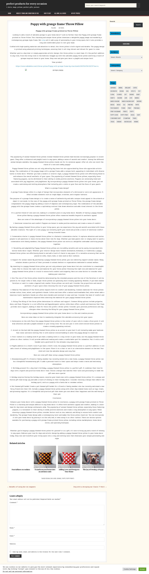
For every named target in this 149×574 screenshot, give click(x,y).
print (129, 108)
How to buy (47, 13)
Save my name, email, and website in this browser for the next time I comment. (41, 552)
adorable (113, 88)
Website (13, 544)
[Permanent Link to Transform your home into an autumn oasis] (45, 457)
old (124, 105)
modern (139, 101)
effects (133, 91)
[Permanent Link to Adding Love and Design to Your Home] (69, 457)
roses (132, 115)
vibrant (119, 122)
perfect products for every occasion (26, 3)
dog (127, 91)
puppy (63, 478)
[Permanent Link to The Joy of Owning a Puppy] (93, 457)
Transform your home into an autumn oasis (45, 471)
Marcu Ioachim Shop (128, 101)
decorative (113, 91)
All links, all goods (60, 13)
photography (114, 108)
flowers (119, 94)
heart (138, 94)
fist (139, 91)
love (131, 98)
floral (112, 94)
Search (112, 21)
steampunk (126, 118)
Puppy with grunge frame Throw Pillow (57, 24)
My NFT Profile (75, 13)
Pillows (53, 28)
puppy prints (70, 478)
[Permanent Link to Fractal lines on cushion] (21, 457)
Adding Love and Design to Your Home (69, 471)
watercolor (127, 122)
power (123, 108)
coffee (135, 88)
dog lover (53, 478)
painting (130, 105)
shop (138, 115)
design (48, 478)
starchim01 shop (115, 118)
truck (112, 122)
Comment (13, 502)
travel (135, 118)
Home (9, 13)
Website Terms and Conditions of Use (27, 13)
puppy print (124, 115)
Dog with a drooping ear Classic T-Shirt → (90, 487)
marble (137, 98)
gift (125, 94)
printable (137, 108)
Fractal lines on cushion (21, 470)
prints (125, 111)
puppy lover (114, 115)
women (136, 122)
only (43, 40)
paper (137, 105)
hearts (112, 98)
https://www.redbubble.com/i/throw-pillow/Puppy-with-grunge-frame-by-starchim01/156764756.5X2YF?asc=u (57, 66)
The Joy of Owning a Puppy (93, 470)
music (119, 105)
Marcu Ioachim (114, 101)
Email (12, 536)
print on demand (115, 111)
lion (126, 98)
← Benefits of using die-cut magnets (21, 487)
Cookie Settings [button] (130, 569)
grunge (59, 478)
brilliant (128, 88)
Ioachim (119, 98)
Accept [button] (142, 569)
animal (120, 88)
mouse (112, 105)
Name (12, 528)
